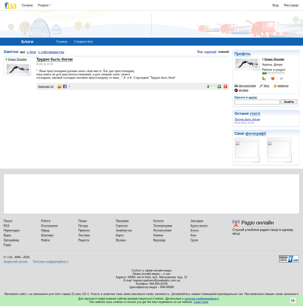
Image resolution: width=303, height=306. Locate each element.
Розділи (43, 5)
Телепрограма (162, 225)
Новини (158, 235)
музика (243, 90)
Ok (293, 300)
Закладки (197, 220)
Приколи (84, 230)
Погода (83, 225)
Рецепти (83, 240)
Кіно (193, 235)
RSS (7, 225)
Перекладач (12, 230)
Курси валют (199, 225)
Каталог (158, 220)
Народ (45, 230)
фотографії (255, 133)
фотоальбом (247, 85)
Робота (45, 220)
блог (267, 85)
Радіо (7, 244)
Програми (122, 220)
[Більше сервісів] (69, 87)
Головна (27, 5)
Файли (45, 240)
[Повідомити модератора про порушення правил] (225, 86)
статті (255, 113)
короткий (210, 51)
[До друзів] (264, 78)
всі (22, 52)
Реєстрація (291, 5)
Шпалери (47, 235)
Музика (121, 240)
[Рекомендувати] (219, 86)
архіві (253, 97)
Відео (7, 235)
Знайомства (124, 230)
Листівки (84, 235)
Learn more (201, 302)
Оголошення (49, 225)
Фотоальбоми (162, 230)
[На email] (59, 86)
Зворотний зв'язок (16, 261)
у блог (31, 52)
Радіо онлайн (257, 223)
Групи (194, 240)
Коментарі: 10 (45, 86)
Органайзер (11, 240)
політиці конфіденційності (202, 298)
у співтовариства (51, 52)
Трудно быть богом (247, 119)
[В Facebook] (65, 86)
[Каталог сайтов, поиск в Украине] (289, 257)
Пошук (82, 220)
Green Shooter (17, 59)
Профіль (242, 54)
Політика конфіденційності (50, 261)
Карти (120, 235)
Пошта (8, 220)
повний (223, 51)
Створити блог (83, 41)
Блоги (195, 230)
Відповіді (159, 240)
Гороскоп (122, 225)
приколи (282, 85)
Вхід (276, 5)
